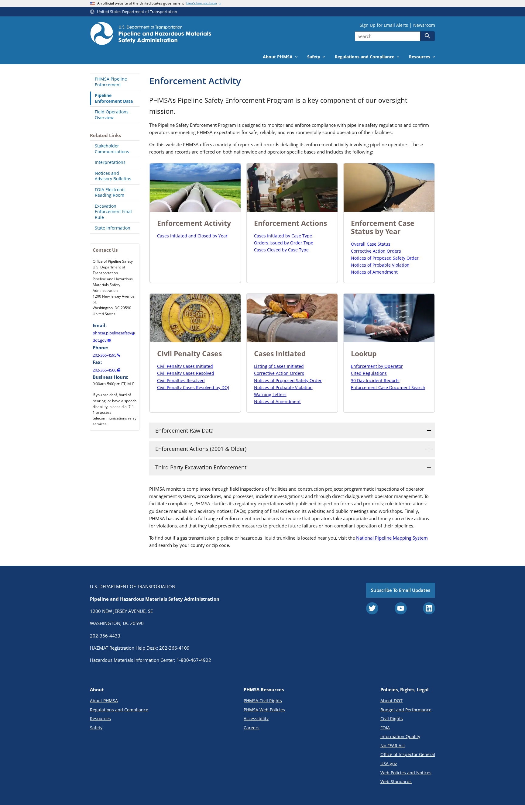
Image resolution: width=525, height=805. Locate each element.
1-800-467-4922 (194, 660)
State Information (112, 228)
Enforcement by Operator (377, 366)
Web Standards (396, 781)
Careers (251, 728)
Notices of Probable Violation (380, 265)
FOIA (385, 728)
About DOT (391, 700)
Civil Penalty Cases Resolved (185, 373)
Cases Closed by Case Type (281, 250)
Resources (100, 718)
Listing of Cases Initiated (279, 366)
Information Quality (400, 736)
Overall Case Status (370, 244)
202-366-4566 (105, 370)
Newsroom (424, 25)
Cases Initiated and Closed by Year (192, 236)
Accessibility (256, 718)
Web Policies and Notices (405, 773)
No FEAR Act (392, 745)
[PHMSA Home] (150, 34)
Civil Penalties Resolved (181, 380)
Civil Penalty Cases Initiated (185, 366)
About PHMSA (104, 700)
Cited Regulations (369, 373)
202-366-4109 (174, 648)
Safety (96, 728)
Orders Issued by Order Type (283, 243)
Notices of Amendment (374, 272)
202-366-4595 (105, 355)
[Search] (427, 36)
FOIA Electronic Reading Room (110, 192)
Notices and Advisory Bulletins (113, 176)
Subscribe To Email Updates (400, 590)
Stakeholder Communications (112, 148)
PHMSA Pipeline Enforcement (111, 82)
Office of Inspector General (407, 754)
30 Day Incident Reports (375, 380)
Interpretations (110, 162)
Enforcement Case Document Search (388, 387)
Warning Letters (270, 394)
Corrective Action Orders (376, 251)
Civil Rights (391, 718)
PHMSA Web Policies (264, 710)
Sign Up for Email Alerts (384, 25)
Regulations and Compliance (119, 710)
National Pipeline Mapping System (392, 538)
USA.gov (388, 763)
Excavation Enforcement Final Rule (113, 211)
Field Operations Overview (112, 114)
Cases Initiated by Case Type (283, 236)
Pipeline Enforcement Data (114, 98)
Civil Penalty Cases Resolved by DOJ (193, 387)
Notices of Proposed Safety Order (385, 258)
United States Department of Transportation (137, 11)
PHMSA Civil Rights (263, 700)
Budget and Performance (405, 710)
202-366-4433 (105, 636)
